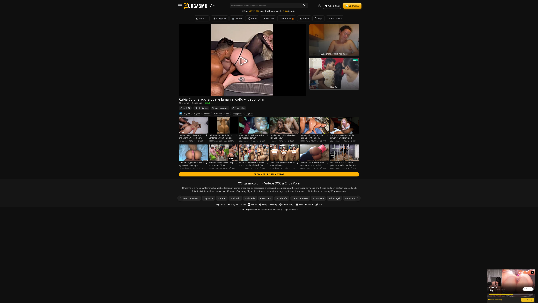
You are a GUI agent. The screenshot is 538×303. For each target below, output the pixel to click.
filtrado (221, 198)
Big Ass (197, 113)
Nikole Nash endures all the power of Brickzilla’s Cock (342, 136)
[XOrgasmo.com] (195, 8)
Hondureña (281, 198)
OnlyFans (249, 113)
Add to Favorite (221, 108)
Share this (240, 108)
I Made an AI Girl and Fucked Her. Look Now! (282, 136)
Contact (223, 204)
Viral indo (235, 198)
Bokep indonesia (190, 198)
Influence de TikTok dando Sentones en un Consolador (221, 136)
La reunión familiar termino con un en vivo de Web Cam (251, 164)
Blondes (207, 113)
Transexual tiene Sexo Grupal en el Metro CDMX (222, 164)
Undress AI (354, 5)
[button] (212, 6)
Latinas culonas (300, 198)
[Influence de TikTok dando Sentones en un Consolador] (223, 125)
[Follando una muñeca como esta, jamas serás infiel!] (314, 152)
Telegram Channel (238, 204)
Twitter (254, 204)
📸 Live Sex (237, 18)
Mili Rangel (334, 198)
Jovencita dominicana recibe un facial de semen (251, 136)
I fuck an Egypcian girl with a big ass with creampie (191, 164)
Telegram (186, 113)
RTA (320, 204)
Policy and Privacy (269, 204)
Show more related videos (269, 174)
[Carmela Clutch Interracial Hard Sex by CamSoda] (314, 125)
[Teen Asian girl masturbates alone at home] (284, 152)
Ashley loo (318, 198)
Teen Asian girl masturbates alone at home (282, 164)
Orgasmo (208, 198)
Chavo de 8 (265, 198)
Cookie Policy (288, 204)
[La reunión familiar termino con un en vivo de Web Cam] (253, 152)
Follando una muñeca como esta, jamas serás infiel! (312, 164)
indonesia (250, 198)
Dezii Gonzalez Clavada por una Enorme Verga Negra (191, 136)
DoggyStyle (237, 113)
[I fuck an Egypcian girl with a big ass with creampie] (193, 152)
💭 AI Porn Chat (332, 5)
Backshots (218, 113)
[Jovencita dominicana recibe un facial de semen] (253, 125)
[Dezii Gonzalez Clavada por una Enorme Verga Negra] (193, 125)
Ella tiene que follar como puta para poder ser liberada (343, 164)
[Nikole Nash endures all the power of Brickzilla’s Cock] (344, 125)
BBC (227, 113)
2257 (301, 204)
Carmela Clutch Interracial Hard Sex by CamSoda (311, 136)
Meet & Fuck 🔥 (287, 18)
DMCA (310, 204)
